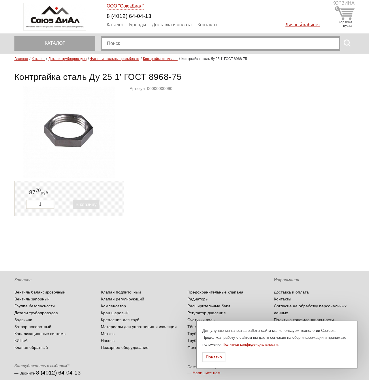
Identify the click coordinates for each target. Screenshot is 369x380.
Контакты (207, 24)
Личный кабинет (302, 24)
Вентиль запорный (32, 299)
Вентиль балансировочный (39, 292)
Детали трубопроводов (67, 59)
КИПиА (20, 340)
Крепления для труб (120, 319)
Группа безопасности (34, 306)
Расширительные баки (208, 306)
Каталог (115, 24)
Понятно (214, 357)
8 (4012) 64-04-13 (129, 16)
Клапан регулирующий (122, 299)
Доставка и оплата (172, 24)
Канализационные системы (40, 333)
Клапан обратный (31, 347)
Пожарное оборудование (124, 347)
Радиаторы (197, 299)
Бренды (137, 24)
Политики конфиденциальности (250, 344)
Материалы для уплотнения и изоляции (139, 326)
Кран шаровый (115, 313)
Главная (21, 59)
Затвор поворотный (32, 326)
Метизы (108, 333)
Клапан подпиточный (121, 292)
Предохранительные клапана (215, 292)
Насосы (108, 340)
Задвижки (23, 319)
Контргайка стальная (160, 59)
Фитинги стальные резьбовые (114, 59)
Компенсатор (113, 306)
